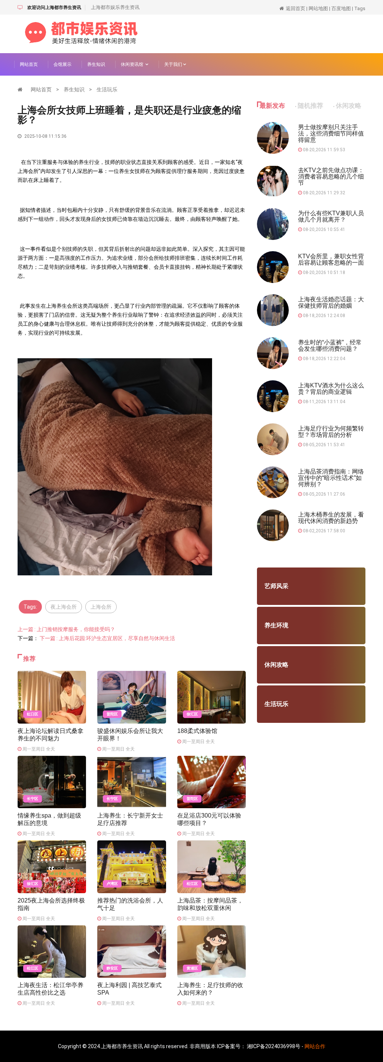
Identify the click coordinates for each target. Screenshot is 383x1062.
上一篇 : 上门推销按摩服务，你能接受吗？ (66, 629)
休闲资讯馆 (133, 64)
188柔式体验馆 (197, 731)
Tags (359, 8)
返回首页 (295, 8)
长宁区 (32, 799)
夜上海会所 (63, 607)
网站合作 (314, 1046)
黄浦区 (192, 968)
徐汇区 (192, 714)
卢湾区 (112, 884)
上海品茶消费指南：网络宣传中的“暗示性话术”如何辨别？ (331, 477)
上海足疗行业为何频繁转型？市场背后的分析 (331, 431)
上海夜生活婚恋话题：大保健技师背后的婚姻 (331, 302)
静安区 (112, 968)
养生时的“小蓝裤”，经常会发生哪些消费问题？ (330, 345)
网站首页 (29, 64)
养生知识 (96, 64)
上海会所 (101, 607)
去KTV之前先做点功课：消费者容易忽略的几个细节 (331, 176)
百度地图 (341, 8)
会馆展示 (62, 64)
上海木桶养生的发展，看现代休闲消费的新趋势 (331, 517)
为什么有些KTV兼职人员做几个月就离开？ (331, 216)
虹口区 (32, 714)
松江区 (192, 884)
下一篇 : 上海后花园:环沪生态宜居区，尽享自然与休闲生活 (107, 638)
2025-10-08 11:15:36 (45, 136)
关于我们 (173, 64)
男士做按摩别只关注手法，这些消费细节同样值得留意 (331, 133)
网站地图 (318, 8)
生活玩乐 (106, 89)
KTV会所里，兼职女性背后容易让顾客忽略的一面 (331, 259)
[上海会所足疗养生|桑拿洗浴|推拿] (81, 33)
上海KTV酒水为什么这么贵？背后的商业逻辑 (331, 388)
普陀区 (112, 714)
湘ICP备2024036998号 (273, 1046)
